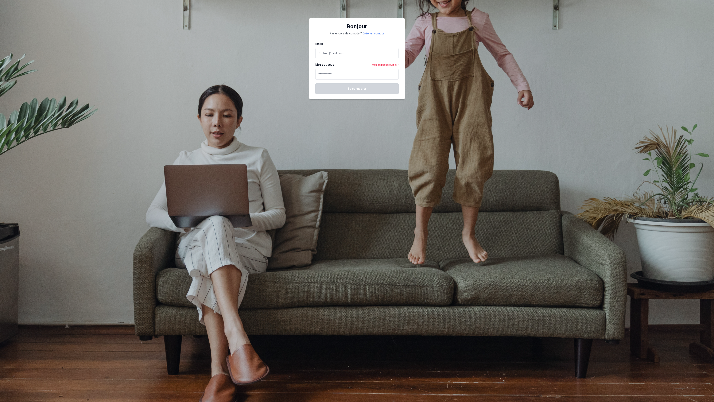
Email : (319, 44)
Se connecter (357, 88)
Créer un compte (374, 33)
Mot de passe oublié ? (385, 64)
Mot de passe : (325, 64)
